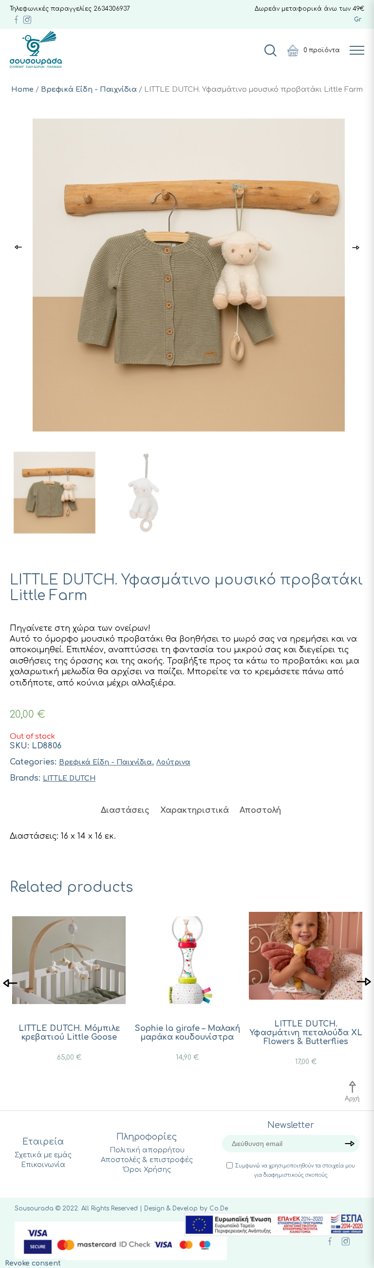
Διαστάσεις (125, 810)
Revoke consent (33, 1263)
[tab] (125, 810)
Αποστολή (260, 810)
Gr (358, 19)
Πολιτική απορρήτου (147, 1150)
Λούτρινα (173, 762)
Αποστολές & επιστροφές (147, 1160)
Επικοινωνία (43, 1164)
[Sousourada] (36, 49)
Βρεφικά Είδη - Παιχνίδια (89, 89)
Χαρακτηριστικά (194, 810)
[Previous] (10, 982)
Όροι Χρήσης (147, 1169)
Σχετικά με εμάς (43, 1155)
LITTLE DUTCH (69, 778)
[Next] (364, 982)
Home (22, 89)
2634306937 (112, 8)
